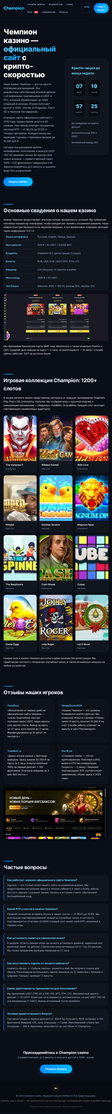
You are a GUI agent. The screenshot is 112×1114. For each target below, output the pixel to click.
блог (32, 12)
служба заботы (36, 4)
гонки (69, 4)
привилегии (48, 12)
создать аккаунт (101, 8)
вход (86, 6)
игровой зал (56, 4)
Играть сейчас (18, 181)
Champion (14, 8)
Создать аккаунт (56, 1068)
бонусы (63, 12)
